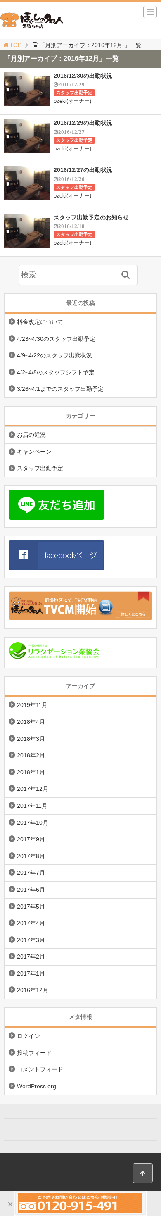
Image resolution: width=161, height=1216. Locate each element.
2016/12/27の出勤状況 (83, 170)
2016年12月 (32, 990)
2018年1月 (31, 772)
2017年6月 (31, 889)
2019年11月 (32, 705)
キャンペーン (34, 451)
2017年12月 (32, 788)
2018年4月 (31, 722)
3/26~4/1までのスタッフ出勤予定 (60, 389)
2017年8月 (31, 856)
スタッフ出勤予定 (74, 92)
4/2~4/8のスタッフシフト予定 (56, 372)
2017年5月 (31, 906)
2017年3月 (31, 940)
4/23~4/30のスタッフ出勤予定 (56, 339)
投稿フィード (34, 1052)
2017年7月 (31, 872)
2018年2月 (31, 755)
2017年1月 (31, 973)
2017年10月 (32, 822)
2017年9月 (31, 839)
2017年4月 (31, 923)
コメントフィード (40, 1069)
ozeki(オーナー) (72, 101)
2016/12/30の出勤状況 (83, 75)
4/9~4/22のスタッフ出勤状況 (54, 355)
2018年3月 (31, 738)
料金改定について (40, 322)
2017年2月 (31, 956)
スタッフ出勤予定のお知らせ (91, 217)
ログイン (28, 1036)
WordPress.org (36, 1086)
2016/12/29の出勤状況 (83, 122)
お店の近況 (31, 434)
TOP (15, 45)
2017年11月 (32, 805)
